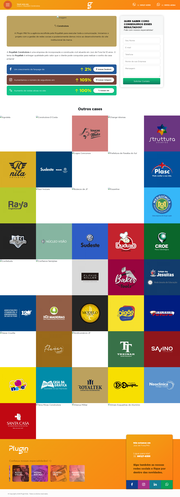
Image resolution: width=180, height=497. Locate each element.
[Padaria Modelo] (90, 313)
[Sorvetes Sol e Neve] (18, 385)
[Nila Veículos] (18, 169)
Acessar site (104, 90)
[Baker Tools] (126, 277)
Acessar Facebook (104, 69)
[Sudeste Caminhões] (54, 169)
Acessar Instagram (104, 80)
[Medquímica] (162, 205)
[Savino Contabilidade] (162, 349)
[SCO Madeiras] (54, 313)
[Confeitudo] (18, 277)
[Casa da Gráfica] (54, 385)
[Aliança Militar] (90, 421)
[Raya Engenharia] (18, 205)
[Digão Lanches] (126, 313)
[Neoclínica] (162, 385)
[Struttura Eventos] (162, 133)
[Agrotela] (18, 133)
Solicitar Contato (142, 81)
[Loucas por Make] (90, 133)
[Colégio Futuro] (162, 313)
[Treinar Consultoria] (126, 349)
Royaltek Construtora (31, 6)
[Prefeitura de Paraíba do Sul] (126, 169)
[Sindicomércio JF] (90, 349)
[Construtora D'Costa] (54, 133)
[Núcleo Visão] (54, 241)
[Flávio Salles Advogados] (90, 277)
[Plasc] (162, 169)
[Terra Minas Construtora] (54, 421)
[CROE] (162, 241)
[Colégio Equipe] (126, 385)
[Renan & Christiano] (18, 241)
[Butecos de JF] (90, 205)
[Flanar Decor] (54, 349)
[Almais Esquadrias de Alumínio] (126, 421)
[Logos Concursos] (90, 169)
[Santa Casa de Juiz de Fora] (18, 421)
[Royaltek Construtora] (90, 385)
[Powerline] (126, 205)
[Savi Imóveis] (54, 205)
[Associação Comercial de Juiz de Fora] (18, 313)
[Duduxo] (126, 241)
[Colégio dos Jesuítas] (162, 277)
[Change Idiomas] (126, 133)
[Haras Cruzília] (18, 349)
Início (19, 6)
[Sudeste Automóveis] (90, 241)
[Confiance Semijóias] (54, 277)
